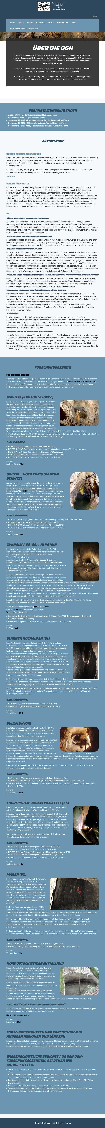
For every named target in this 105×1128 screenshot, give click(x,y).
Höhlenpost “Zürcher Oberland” (24, 29)
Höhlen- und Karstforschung (23, 154)
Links (74, 22)
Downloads (62, 22)
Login (95, 17)
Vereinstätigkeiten (17, 183)
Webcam (10, 612)
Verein (30, 22)
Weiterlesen (11, 176)
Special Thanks (64, 1123)
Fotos (51, 22)
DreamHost (50, 1123)
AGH (70, 381)
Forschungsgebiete (17, 375)
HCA (80, 381)
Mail (21, 464)
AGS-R (75, 381)
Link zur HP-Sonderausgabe (17, 1015)
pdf (35, 607)
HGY (89, 381)
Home (12, 22)
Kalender (40, 22)
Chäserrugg (19, 609)
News (21, 22)
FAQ (8, 213)
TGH (93, 381)
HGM (85, 381)
